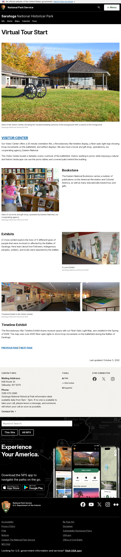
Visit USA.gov (73, 550)
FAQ (66, 378)
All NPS (26, 432)
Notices (5, 535)
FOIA (3, 530)
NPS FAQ (5, 544)
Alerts (9, 21)
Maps (17, 21)
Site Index (69, 383)
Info (3, 21)
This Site (9, 432)
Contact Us (7, 411)
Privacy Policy (8, 526)
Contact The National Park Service (18, 539)
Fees (34, 21)
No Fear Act (68, 522)
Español (68, 388)
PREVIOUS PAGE (10, 348)
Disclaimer (68, 526)
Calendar (26, 21)
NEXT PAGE (26, 348)
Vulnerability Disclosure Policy (77, 530)
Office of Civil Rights (72, 539)
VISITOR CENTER (14, 138)
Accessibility (7, 522)
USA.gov (67, 535)
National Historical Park (27, 16)
